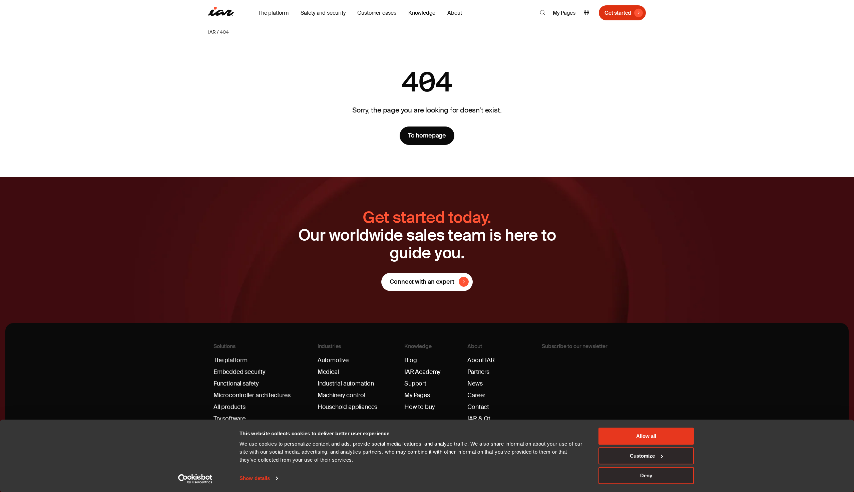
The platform (231, 360)
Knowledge (418, 346)
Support (415, 384)
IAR (212, 32)
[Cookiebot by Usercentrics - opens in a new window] (195, 479)
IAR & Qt (478, 419)
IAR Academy (422, 372)
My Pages (564, 12)
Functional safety (236, 384)
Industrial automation (346, 384)
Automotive (333, 360)
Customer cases (376, 12)
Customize (642, 456)
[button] (542, 12)
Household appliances (347, 407)
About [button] (454, 12)
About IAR (480, 360)
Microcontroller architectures (252, 395)
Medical (328, 372)
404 (224, 32)
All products (230, 407)
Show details (255, 478)
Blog (410, 360)
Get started (617, 12)
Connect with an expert (422, 282)
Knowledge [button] (421, 12)
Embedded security (239, 372)
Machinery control (341, 395)
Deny (646, 475)
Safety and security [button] (323, 12)
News (474, 384)
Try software (230, 419)
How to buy (419, 407)
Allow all (646, 436)
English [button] (586, 12)
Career (476, 395)
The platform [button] (273, 12)
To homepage (427, 136)
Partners (478, 372)
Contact (478, 407)
